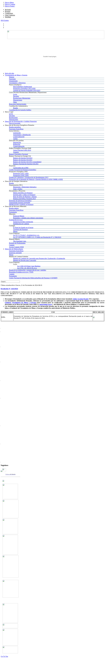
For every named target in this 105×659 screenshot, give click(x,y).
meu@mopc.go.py (46, 304)
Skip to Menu (9, 2)
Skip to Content (10, 4)
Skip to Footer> (10, 6)
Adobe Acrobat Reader (80, 299)
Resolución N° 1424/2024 (9, 289)
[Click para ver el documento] (10, 498)
